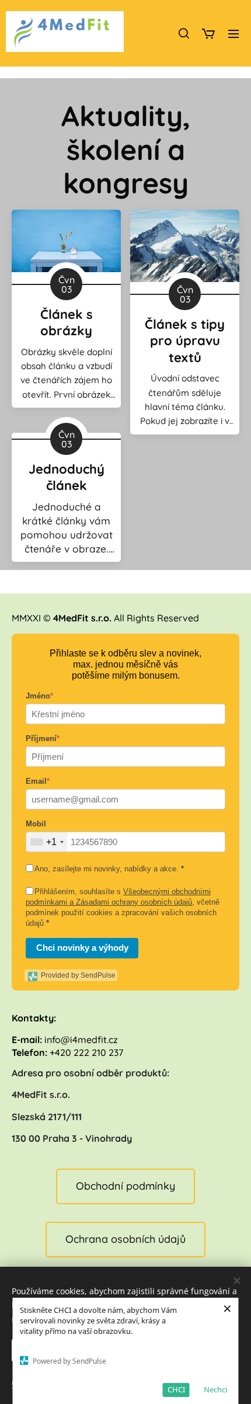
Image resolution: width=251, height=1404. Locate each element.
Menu (233, 33)
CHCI (176, 1389)
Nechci (215, 1389)
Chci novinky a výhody (82, 948)
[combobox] (46, 842)
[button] (183, 33)
